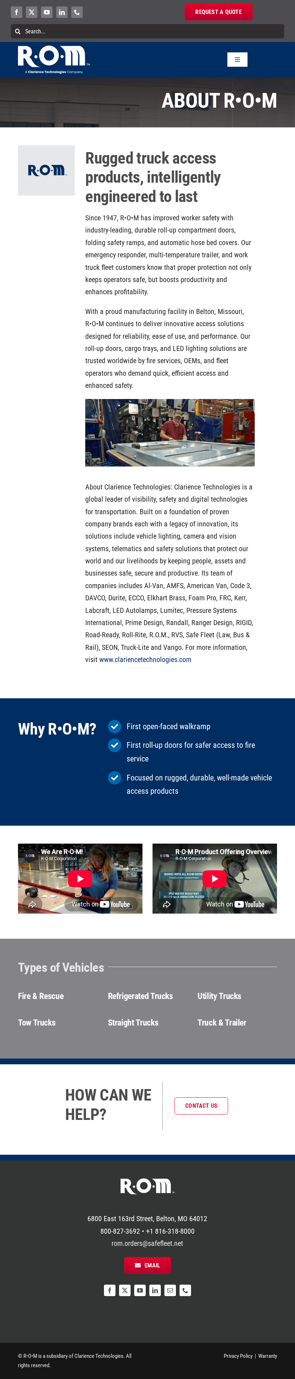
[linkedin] (62, 12)
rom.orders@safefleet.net (147, 1243)
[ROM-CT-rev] (54, 49)
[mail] (170, 1290)
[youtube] (47, 12)
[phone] (77, 12)
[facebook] (16, 12)
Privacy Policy (238, 1356)
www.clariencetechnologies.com (145, 659)
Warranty (267, 1356)
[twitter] (31, 12)
